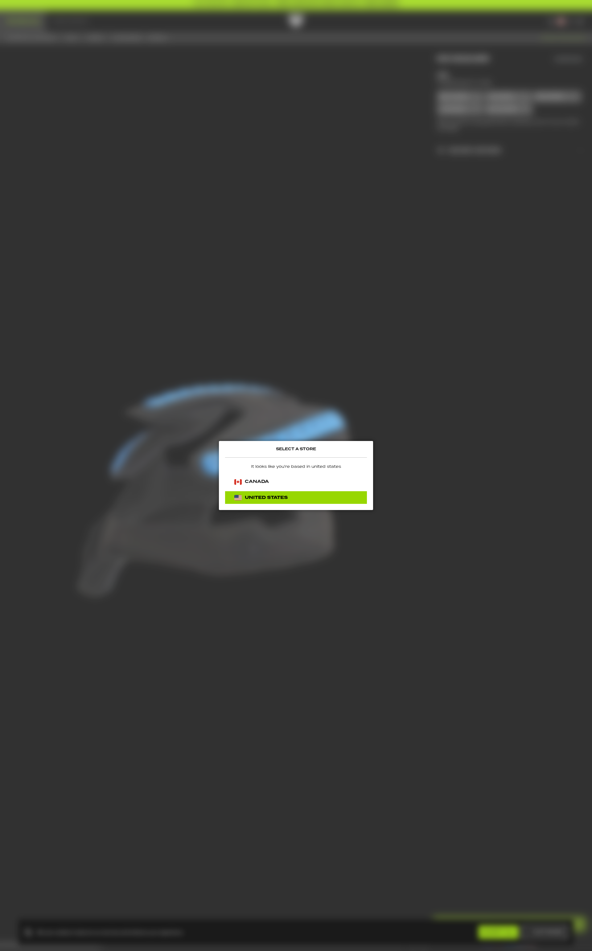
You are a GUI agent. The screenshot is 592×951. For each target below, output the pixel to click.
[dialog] (296, 475)
